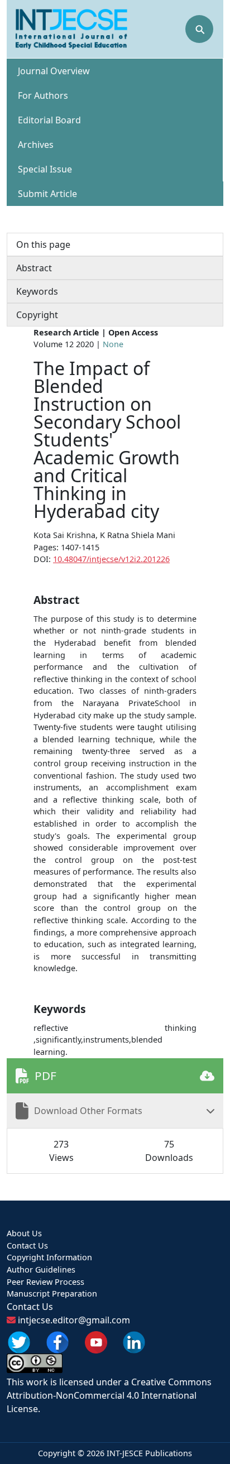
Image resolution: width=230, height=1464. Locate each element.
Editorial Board (49, 120)
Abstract (34, 268)
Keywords (37, 291)
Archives (36, 144)
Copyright (37, 315)
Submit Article (47, 194)
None (113, 344)
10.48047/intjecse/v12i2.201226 (111, 559)
